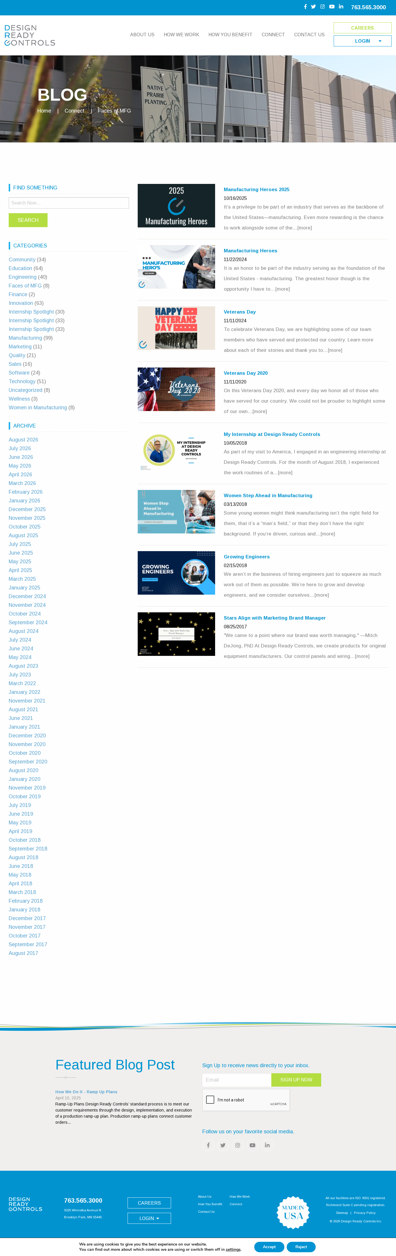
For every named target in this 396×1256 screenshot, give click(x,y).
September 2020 (28, 762)
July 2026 (20, 448)
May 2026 (20, 466)
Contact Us (309, 34)
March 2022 (22, 683)
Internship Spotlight (31, 312)
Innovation (21, 303)
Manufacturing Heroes (250, 251)
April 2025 (20, 570)
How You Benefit (230, 34)
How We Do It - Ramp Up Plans (86, 1092)
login (362, 41)
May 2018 (20, 875)
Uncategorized (25, 390)
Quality (17, 355)
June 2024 (21, 648)
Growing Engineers (247, 557)
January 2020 (24, 779)
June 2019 (21, 814)
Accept (269, 1247)
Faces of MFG (25, 286)
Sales (15, 364)
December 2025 (27, 509)
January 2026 (24, 501)
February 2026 (26, 492)
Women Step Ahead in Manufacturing (268, 495)
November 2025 (27, 518)
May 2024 (20, 657)
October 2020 (25, 753)
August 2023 (23, 666)
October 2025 (25, 527)
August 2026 (23, 440)
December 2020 (27, 736)
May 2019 (20, 823)
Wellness (19, 399)
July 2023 (20, 675)
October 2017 (25, 936)
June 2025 (21, 553)
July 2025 (20, 544)
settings (233, 1249)
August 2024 (23, 631)
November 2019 (27, 788)
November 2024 (27, 605)
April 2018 (20, 883)
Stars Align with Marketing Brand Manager (275, 618)
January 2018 (24, 910)
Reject (301, 1247)
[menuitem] (142, 37)
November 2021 (27, 701)
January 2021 (24, 727)
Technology (22, 381)
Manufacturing (25, 338)
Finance (18, 294)
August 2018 (23, 857)
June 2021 (21, 718)
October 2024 (25, 614)
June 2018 (21, 866)
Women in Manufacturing (38, 407)
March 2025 (22, 579)
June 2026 (21, 457)
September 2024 (28, 622)
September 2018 (28, 849)
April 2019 (20, 831)
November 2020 (27, 744)
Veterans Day (240, 312)
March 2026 (22, 483)
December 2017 (27, 918)
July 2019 (20, 805)
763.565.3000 (368, 7)
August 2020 (23, 770)
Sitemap (342, 1213)
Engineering (23, 277)
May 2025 (20, 561)
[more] (304, 228)
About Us (142, 34)
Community (22, 260)
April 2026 (20, 474)
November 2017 (27, 927)
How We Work (181, 34)
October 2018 (25, 840)
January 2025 (24, 588)
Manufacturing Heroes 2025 (256, 189)
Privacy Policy (365, 1213)
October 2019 (25, 796)
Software (19, 373)
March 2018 (22, 892)
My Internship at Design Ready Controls (272, 434)
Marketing (20, 347)
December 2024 (27, 596)
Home (44, 111)
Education (20, 268)
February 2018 (26, 901)
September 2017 (28, 944)
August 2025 (23, 535)
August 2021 (23, 709)
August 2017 (23, 953)
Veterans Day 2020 (246, 373)
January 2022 (24, 692)
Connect (273, 34)
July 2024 (20, 640)
